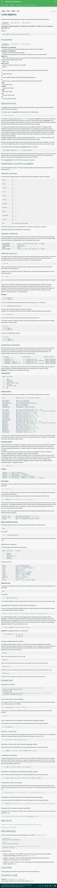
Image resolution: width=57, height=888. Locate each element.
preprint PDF (32, 855)
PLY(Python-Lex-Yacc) (41, 835)
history (22, 879)
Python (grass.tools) (15, 22)
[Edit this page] (55, 11)
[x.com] (52, 886)
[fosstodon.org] (45, 886)
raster (8, 11)
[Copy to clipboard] (54, 34)
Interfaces (12, 5)
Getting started (4, 5)
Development (32, 5)
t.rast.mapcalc (37, 824)
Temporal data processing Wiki (8, 827)
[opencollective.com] (40, 886)
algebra (3, 11)
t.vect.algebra (9, 824)
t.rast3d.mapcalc (30, 824)
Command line (5, 22)
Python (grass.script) (26, 22)
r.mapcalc (24, 118)
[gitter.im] (42, 886)
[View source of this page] (53, 11)
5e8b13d (31, 881)
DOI (27, 855)
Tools (26, 5)
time (18, 11)
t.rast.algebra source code (14, 879)
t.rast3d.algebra (17, 824)
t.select (23, 824)
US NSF (21, 886)
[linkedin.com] (50, 886)
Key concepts (19, 5)
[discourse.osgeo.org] (47, 886)
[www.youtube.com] (55, 886)
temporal (13, 11)
